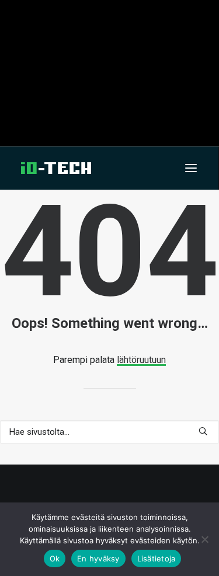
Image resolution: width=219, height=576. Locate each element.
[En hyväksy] (204, 539)
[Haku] (109, 432)
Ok (55, 558)
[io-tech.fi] (56, 168)
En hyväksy (98, 558)
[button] (191, 168)
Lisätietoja (156, 558)
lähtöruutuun (141, 359)
